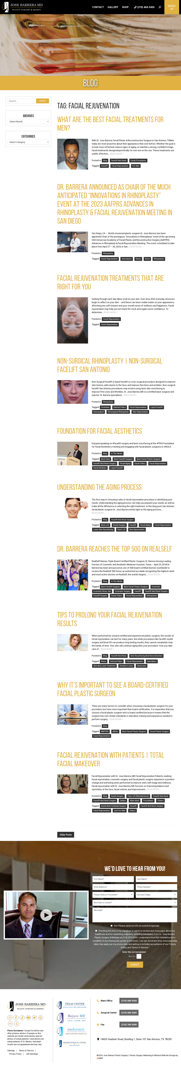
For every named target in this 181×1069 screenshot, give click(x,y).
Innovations (127, 259)
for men (135, 166)
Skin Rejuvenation (140, 412)
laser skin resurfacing (103, 529)
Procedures (148, 800)
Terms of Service (26, 1050)
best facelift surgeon (123, 459)
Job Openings (32, 1054)
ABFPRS (104, 731)
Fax (119, 1024)
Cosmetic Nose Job (102, 591)
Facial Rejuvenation (111, 319)
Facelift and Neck (118, 160)
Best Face (105, 459)
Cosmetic (105, 407)
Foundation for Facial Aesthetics (99, 431)
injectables (151, 661)
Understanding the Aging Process (99, 487)
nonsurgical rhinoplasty (118, 412)
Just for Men (119, 810)
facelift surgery (100, 596)
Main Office (119, 1000)
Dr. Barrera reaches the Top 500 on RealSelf (114, 549)
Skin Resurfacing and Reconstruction (146, 656)
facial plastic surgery (159, 731)
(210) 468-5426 (146, 7)
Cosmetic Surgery (122, 591)
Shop (125, 7)
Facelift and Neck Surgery (122, 519)
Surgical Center (119, 1012)
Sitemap (11, 1050)
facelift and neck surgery (104, 463)
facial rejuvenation (120, 166)
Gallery (113, 7)
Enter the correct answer (134, 952)
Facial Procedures (138, 160)
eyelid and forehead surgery (113, 806)
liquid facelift (156, 407)
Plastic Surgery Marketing (141, 1055)
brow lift (105, 525)
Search (42, 101)
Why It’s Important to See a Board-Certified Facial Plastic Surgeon (112, 689)
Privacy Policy (15, 1054)
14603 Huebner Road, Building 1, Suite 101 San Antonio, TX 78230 (136, 1039)
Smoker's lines (126, 666)
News (138, 259)
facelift (104, 166)
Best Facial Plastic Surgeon (148, 459)
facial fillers (139, 463)
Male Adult (134, 800)
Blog (105, 160)
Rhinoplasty (108, 253)
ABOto (115, 731)
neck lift (121, 529)
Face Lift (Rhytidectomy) (138, 796)
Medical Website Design (164, 1055)
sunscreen (141, 666)
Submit (134, 964)
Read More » (117, 153)
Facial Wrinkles (99, 468)
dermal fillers (120, 407)
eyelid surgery (119, 525)
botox (103, 661)
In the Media (116, 453)
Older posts (66, 834)
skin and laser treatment (104, 666)
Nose (147, 259)
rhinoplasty (159, 259)
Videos (160, 800)
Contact (98, 7)
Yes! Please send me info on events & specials (136, 925)
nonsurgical (98, 412)
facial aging (125, 463)
